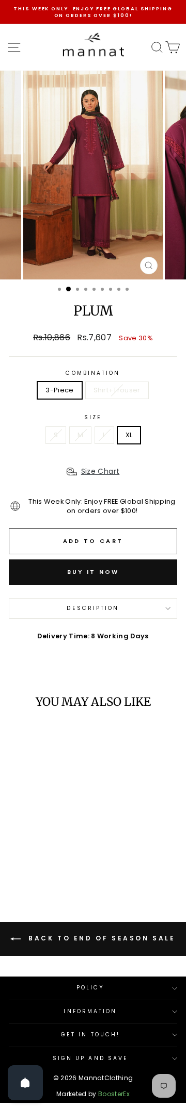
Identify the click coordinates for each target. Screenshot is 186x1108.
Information (90, 1011)
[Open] (25, 1082)
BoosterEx (114, 1093)
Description (93, 608)
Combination (93, 373)
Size (93, 417)
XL (129, 435)
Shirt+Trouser (117, 390)
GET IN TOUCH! (90, 1034)
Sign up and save (90, 1058)
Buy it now (93, 572)
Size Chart (100, 471)
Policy (90, 987)
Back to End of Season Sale (100, 938)
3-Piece (59, 390)
